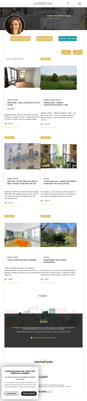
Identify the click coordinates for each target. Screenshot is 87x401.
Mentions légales (43, 386)
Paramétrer (11, 394)
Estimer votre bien (68, 38)
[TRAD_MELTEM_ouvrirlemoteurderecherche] (68, 3)
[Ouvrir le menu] (79, 3)
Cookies (68, 386)
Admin (51, 386)
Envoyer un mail (44, 38)
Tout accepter (29, 394)
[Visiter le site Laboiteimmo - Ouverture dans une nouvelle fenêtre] (43, 394)
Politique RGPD (59, 386)
